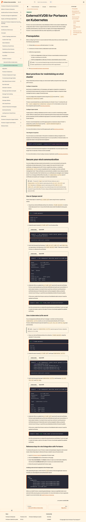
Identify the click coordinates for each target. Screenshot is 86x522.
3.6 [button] (19, 2)
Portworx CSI (23, 516)
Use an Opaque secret (76, 21)
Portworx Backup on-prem (35, 516)
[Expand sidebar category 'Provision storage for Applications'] (20, 15)
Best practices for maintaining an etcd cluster (76, 12)
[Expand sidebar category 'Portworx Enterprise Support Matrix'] (20, 119)
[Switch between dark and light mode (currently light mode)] (83, 2)
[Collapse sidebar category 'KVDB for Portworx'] (20, 58)
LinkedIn (49, 519)
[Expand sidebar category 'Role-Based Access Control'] (20, 81)
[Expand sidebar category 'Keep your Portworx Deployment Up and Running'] (20, 22)
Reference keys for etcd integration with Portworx (77, 32)
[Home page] (27, 7)
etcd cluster (37, 45)
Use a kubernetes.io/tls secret (76, 26)
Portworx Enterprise (10, 516)
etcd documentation (45, 106)
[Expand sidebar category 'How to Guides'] (20, 26)
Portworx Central (37, 455)
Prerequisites (75, 8)
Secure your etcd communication (75, 17)
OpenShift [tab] (41, 229)
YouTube (49, 516)
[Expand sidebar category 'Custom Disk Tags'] (20, 39)
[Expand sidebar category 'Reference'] (20, 116)
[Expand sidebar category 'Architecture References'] (20, 29)
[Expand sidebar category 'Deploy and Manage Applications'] (20, 18)
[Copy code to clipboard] (66, 144)
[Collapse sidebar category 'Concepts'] (20, 33)
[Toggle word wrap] (64, 144)
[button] (11, 125)
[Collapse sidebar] (12, 510)
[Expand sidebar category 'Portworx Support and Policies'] (20, 122)
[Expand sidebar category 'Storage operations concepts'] (20, 90)
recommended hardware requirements (40, 68)
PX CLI (21, 519)
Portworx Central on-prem (12, 519)
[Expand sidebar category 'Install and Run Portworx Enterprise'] (20, 12)
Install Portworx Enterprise (47, 495)
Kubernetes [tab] (34, 229)
